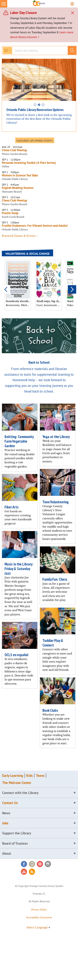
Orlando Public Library (15, 179)
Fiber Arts (12, 507)
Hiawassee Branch (12, 191)
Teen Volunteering (55, 501)
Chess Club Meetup (14, 150)
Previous (6, 289)
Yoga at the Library (56, 436)
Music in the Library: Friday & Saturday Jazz (19, 569)
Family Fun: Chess (54, 579)
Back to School (39, 362)
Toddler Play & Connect (52, 643)
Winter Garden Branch (14, 154)
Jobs (5, 823)
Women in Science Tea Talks (20, 175)
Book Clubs (50, 710)
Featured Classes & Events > (19, 235)
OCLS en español (16, 654)
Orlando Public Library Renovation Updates (35, 109)
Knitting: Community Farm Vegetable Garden (19, 441)
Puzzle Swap (10, 213)
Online (5, 166)
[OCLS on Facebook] (24, 864)
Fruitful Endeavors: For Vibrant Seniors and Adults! (35, 226)
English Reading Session (17, 188)
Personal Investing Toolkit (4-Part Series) (29, 163)
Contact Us (10, 803)
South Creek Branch (13, 217)
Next (72, 289)
